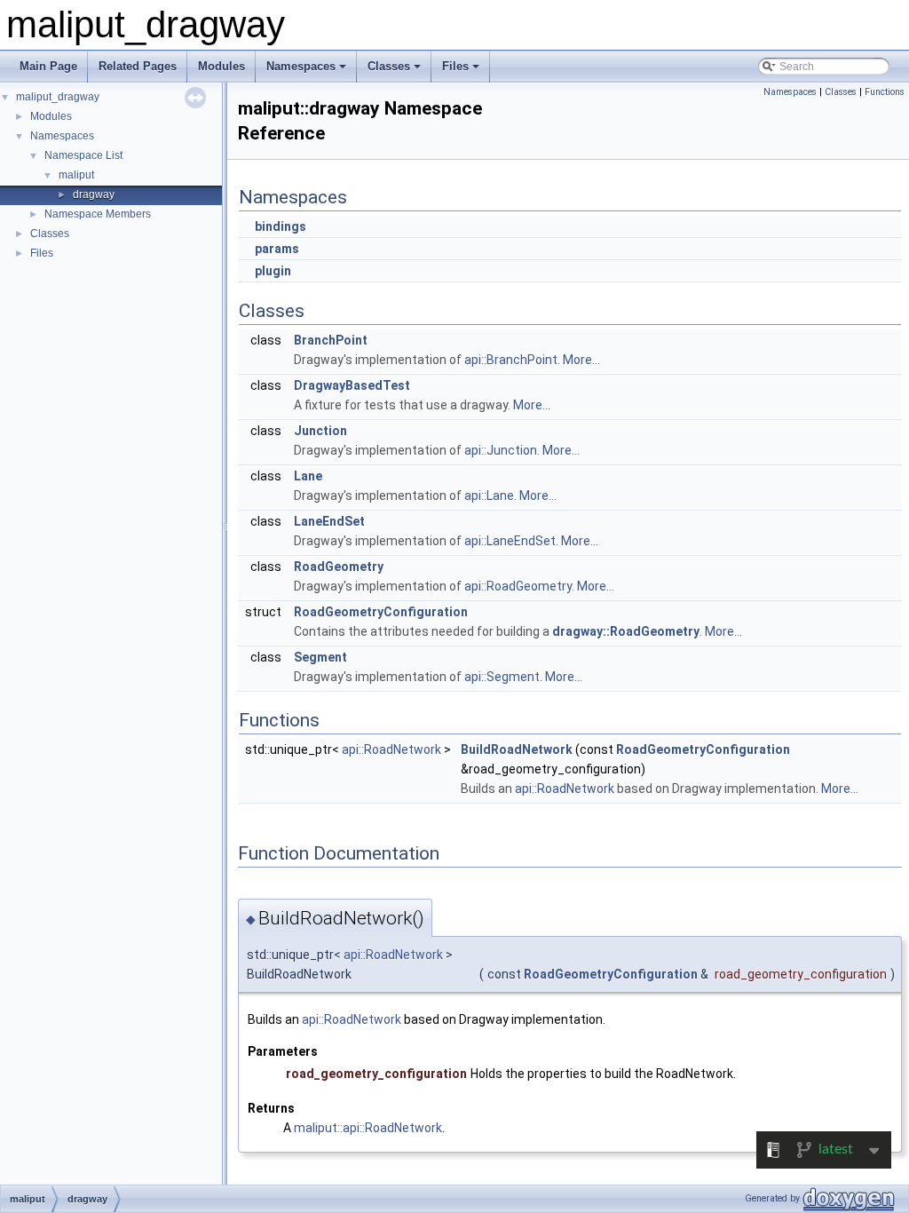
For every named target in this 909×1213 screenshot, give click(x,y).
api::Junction (500, 450)
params (277, 249)
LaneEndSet (329, 521)
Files (455, 66)
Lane (308, 476)
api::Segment (502, 677)
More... (581, 360)
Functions (885, 92)
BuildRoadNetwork (517, 749)
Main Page (48, 66)
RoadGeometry (338, 566)
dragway (94, 194)
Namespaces (301, 66)
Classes (389, 66)
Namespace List (83, 155)
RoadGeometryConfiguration (381, 612)
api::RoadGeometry (518, 586)
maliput (76, 175)
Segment (320, 657)
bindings (280, 226)
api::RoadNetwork (391, 749)
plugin (273, 271)
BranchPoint (331, 340)
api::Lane (489, 495)
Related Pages (138, 66)
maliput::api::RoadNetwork (368, 1128)
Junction (320, 431)
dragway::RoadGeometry (626, 631)
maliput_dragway (57, 97)
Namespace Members (97, 214)
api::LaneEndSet (510, 541)
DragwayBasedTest (352, 385)
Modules (221, 66)
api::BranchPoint (510, 360)
